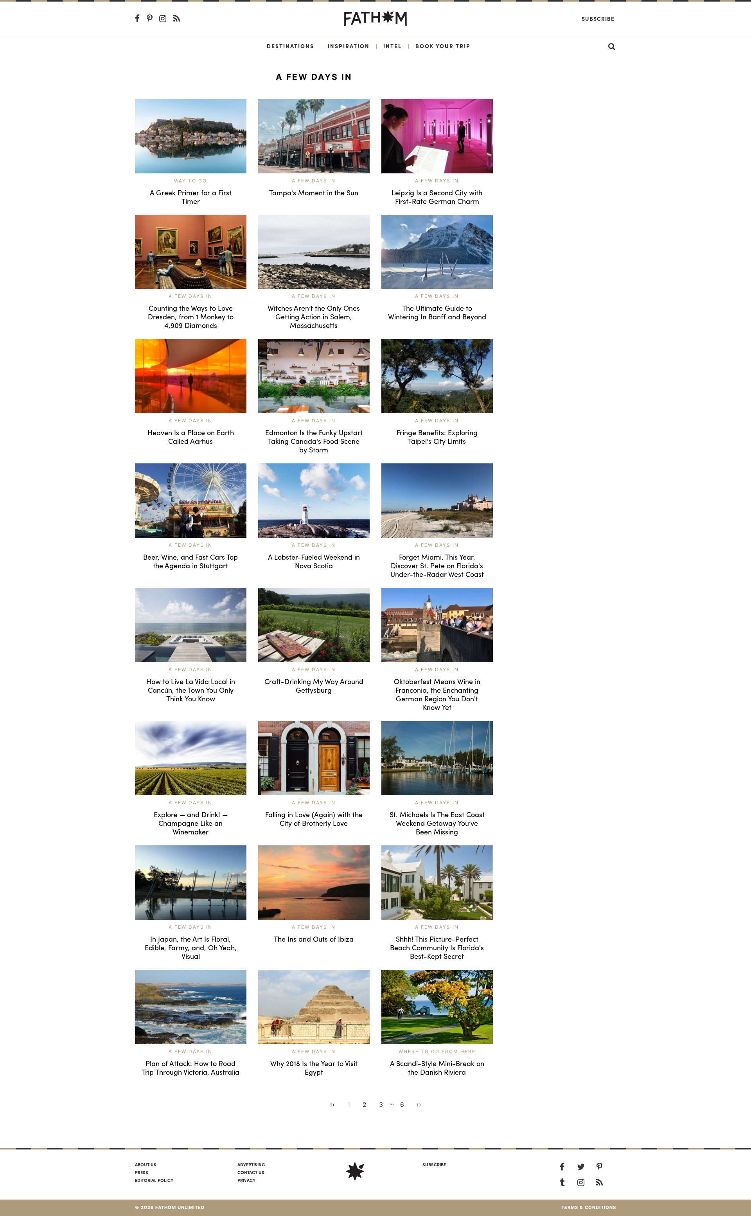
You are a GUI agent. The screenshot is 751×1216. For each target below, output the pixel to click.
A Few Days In (314, 181)
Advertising (251, 1164)
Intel (392, 46)
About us (145, 1164)
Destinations (290, 46)
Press (141, 1172)
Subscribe (598, 18)
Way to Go (190, 181)
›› (419, 1104)
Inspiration (349, 46)
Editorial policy (154, 1180)
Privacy (246, 1180)
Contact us (250, 1172)
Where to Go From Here (437, 1051)
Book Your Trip (443, 46)
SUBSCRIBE (434, 1164)
